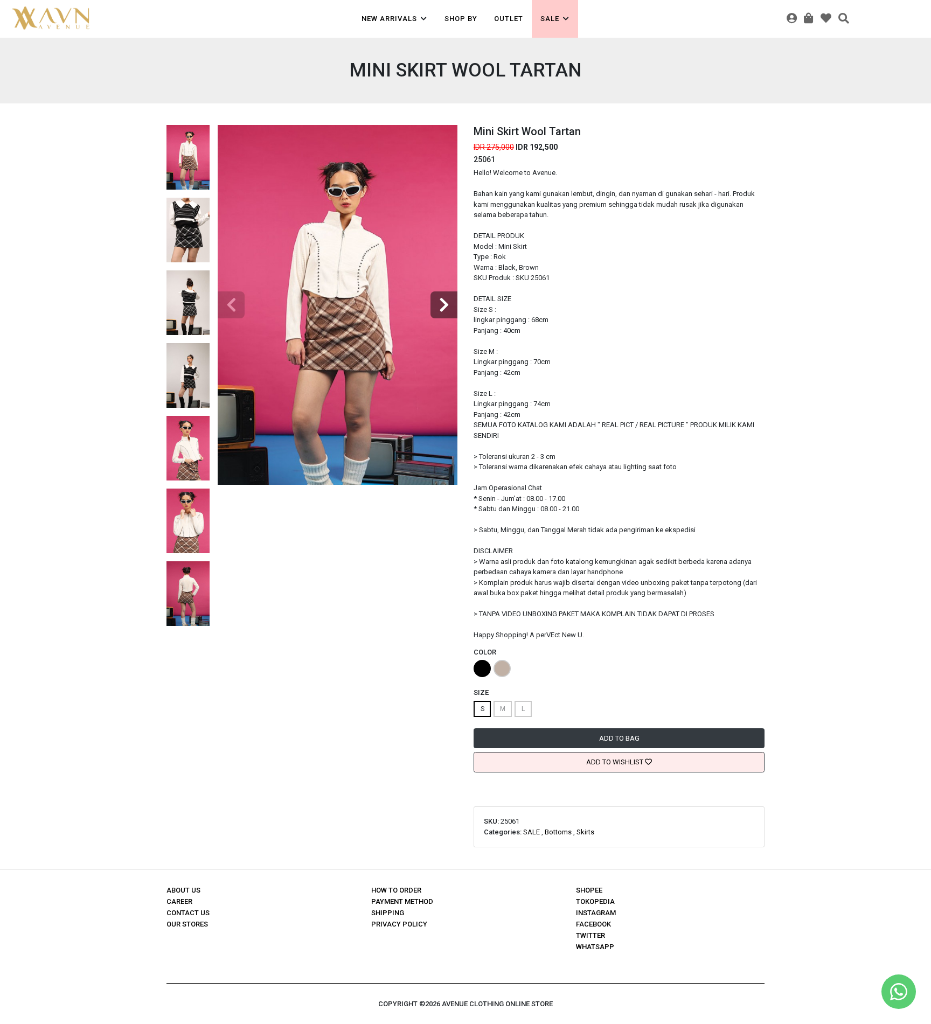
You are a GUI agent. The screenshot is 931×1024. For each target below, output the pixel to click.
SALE (531, 832)
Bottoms (558, 832)
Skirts (585, 832)
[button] (443, 304)
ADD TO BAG (619, 738)
